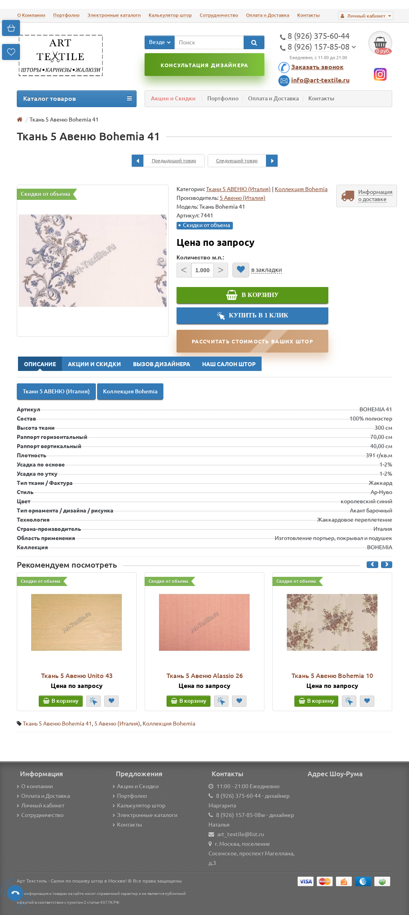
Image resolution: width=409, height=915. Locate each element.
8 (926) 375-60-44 (238, 796)
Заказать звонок (317, 66)
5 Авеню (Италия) (117, 723)
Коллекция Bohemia (301, 189)
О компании (37, 786)
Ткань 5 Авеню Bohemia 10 (332, 675)
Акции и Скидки (173, 98)
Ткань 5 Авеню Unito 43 (77, 675)
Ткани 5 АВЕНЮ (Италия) (238, 189)
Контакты (308, 15)
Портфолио (66, 15)
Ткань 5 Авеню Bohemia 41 (57, 723)
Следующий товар (237, 160)
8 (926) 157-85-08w (240, 815)
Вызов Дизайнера (161, 364)
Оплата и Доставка (267, 15)
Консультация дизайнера (204, 65)
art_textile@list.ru (240, 834)
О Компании (31, 15)
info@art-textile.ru (320, 80)
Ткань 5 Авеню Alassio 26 (205, 675)
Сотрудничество (219, 15)
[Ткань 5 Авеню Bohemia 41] (93, 261)
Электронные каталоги (114, 15)
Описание (40, 364)
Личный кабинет (42, 805)
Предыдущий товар (174, 160)
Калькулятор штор (170, 15)
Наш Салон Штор (229, 364)
